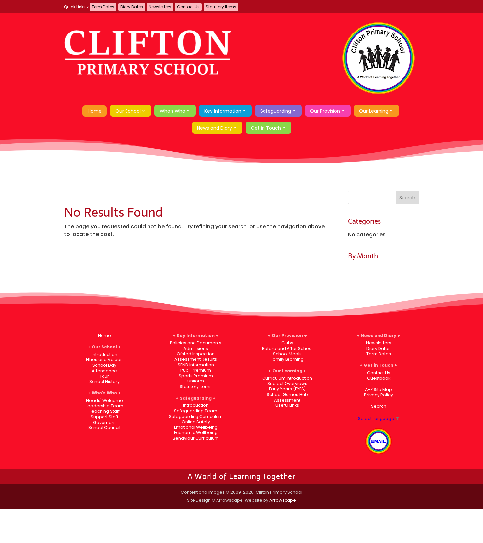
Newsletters (160, 7)
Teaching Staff (104, 411)
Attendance (104, 371)
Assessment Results (195, 359)
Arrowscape (282, 500)
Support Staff (104, 417)
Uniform (195, 381)
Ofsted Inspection (196, 354)
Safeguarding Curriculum (196, 416)
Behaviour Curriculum (196, 438)
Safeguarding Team (195, 411)
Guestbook (378, 378)
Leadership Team (104, 406)
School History (104, 381)
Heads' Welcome (104, 400)
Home (95, 111)
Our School (128, 111)
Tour (104, 376)
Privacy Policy (378, 395)
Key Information (222, 111)
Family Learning (287, 359)
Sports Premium (196, 376)
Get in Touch (266, 128)
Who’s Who (172, 111)
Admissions (195, 348)
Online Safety (196, 421)
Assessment (287, 400)
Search (378, 406)
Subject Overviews (287, 383)
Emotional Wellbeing (196, 427)
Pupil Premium (195, 370)
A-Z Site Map (378, 389)
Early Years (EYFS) (287, 389)
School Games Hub (287, 394)
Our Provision (325, 111)
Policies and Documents (195, 343)
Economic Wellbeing (196, 432)
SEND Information (196, 365)
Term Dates (103, 7)
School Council (104, 427)
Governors (104, 422)
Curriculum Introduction (287, 378)
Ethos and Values (104, 359)
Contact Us (188, 7)
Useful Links (287, 405)
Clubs (287, 343)
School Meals (287, 354)
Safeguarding (275, 111)
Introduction (104, 354)
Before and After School (287, 348)
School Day (104, 365)
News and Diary (214, 128)
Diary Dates (131, 7)
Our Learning (373, 111)
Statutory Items (221, 7)
